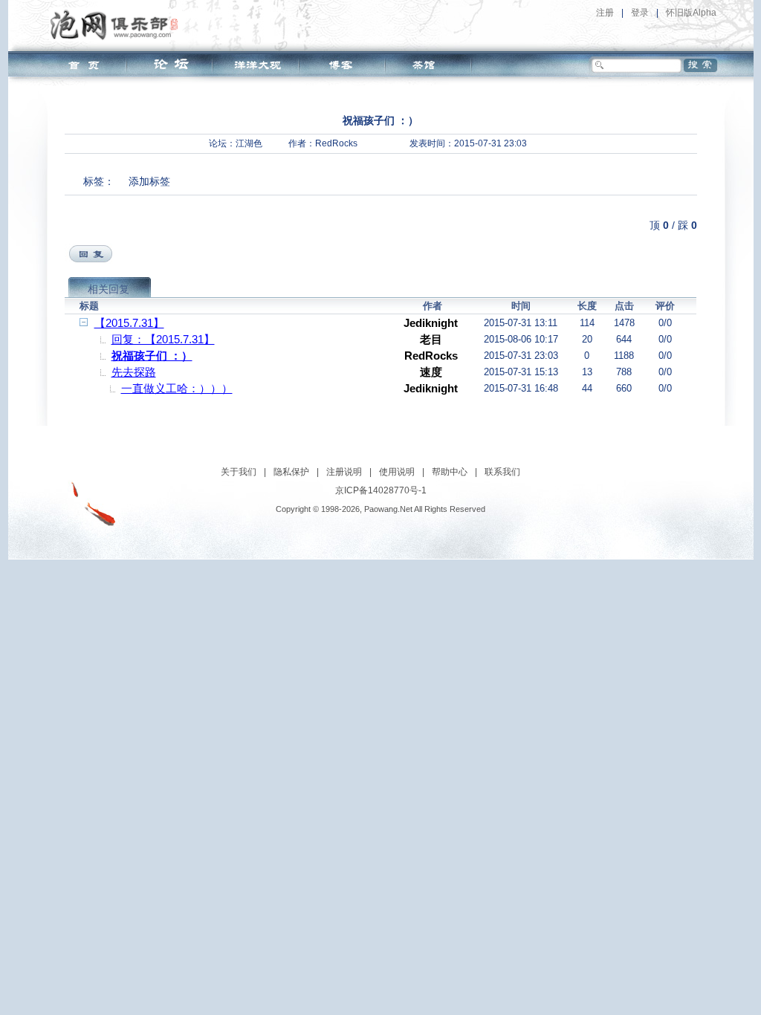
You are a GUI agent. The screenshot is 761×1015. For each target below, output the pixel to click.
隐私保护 (291, 472)
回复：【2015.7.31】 (163, 339)
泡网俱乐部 (118, 24)
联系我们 (502, 472)
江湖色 (249, 143)
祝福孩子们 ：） (151, 355)
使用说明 (397, 472)
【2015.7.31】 (129, 323)
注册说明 (344, 472)
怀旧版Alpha (691, 12)
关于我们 (238, 472)
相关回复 (108, 289)
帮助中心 (449, 472)
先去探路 (133, 372)
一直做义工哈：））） (177, 388)
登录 (640, 12)
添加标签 (149, 181)
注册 (605, 12)
